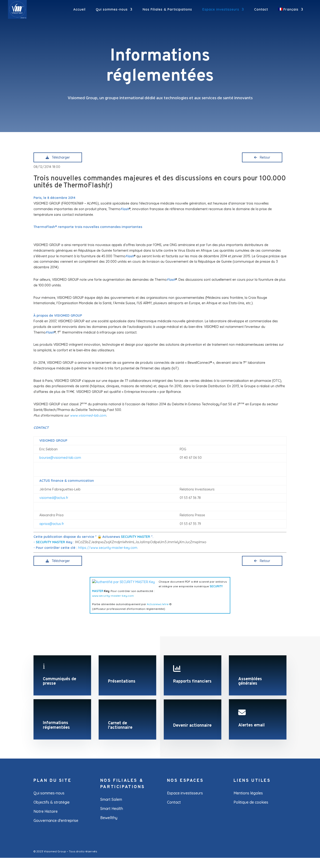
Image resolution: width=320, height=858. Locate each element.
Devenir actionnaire (192, 725)
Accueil (79, 9)
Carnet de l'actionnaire (120, 726)
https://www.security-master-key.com (107, 548)
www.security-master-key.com (113, 595)
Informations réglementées (56, 725)
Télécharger (60, 157)
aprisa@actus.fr (51, 524)
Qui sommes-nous (112, 9)
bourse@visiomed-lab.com (60, 458)
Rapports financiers (192, 681)
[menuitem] (290, 13)
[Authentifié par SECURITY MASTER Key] (123, 582)
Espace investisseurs (220, 9)
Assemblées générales (250, 681)
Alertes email (251, 725)
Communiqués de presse (59, 681)
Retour (264, 157)
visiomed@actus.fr (53, 498)
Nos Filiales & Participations (167, 9)
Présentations (121, 681)
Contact (261, 9)
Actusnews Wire (158, 604)
